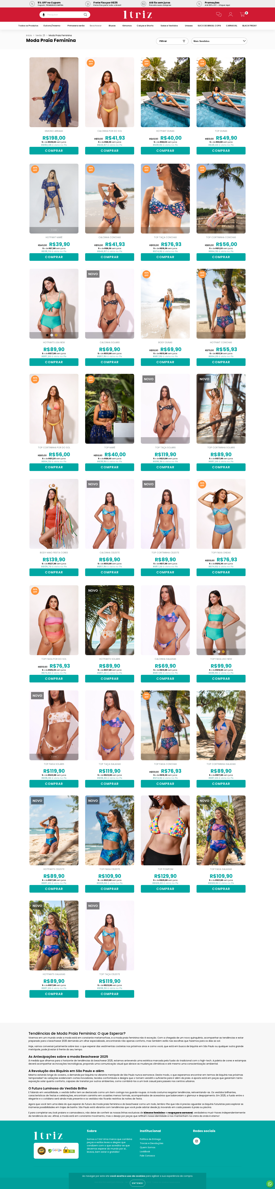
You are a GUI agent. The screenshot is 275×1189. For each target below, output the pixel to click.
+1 (60, 335)
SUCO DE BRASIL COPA (209, 25)
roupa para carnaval (180, 1112)
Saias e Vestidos (169, 25)
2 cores (54, 230)
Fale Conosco (147, 1155)
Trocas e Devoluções (151, 1143)
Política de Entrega (150, 1139)
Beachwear (96, 25)
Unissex (189, 25)
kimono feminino (154, 1112)
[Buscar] (85, 14)
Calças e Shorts (145, 25)
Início (29, 35)
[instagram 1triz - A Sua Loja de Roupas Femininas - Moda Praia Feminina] (196, 1141)
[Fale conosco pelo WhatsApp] (269, 1183)
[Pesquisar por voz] (41, 14)
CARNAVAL (231, 25)
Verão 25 (40, 35)
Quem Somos (147, 1147)
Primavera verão (76, 25)
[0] (242, 15)
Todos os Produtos (28, 25)
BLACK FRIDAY (249, 25)
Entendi (137, 1183)
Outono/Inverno (52, 25)
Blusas (112, 25)
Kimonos (127, 25)
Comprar (110, 150)
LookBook (145, 1151)
